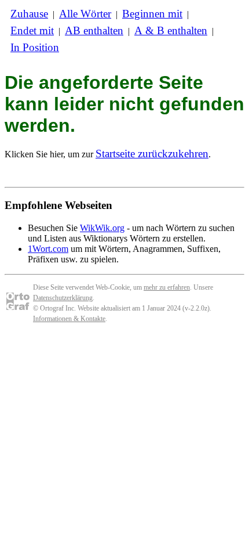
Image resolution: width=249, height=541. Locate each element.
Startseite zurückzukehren (152, 153)
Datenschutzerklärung (63, 298)
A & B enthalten (170, 30)
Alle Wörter (85, 14)
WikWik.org (102, 228)
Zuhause (29, 14)
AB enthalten (94, 30)
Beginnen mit (152, 14)
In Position (34, 47)
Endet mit (32, 30)
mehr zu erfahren (167, 287)
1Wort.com (48, 249)
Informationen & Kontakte (69, 319)
